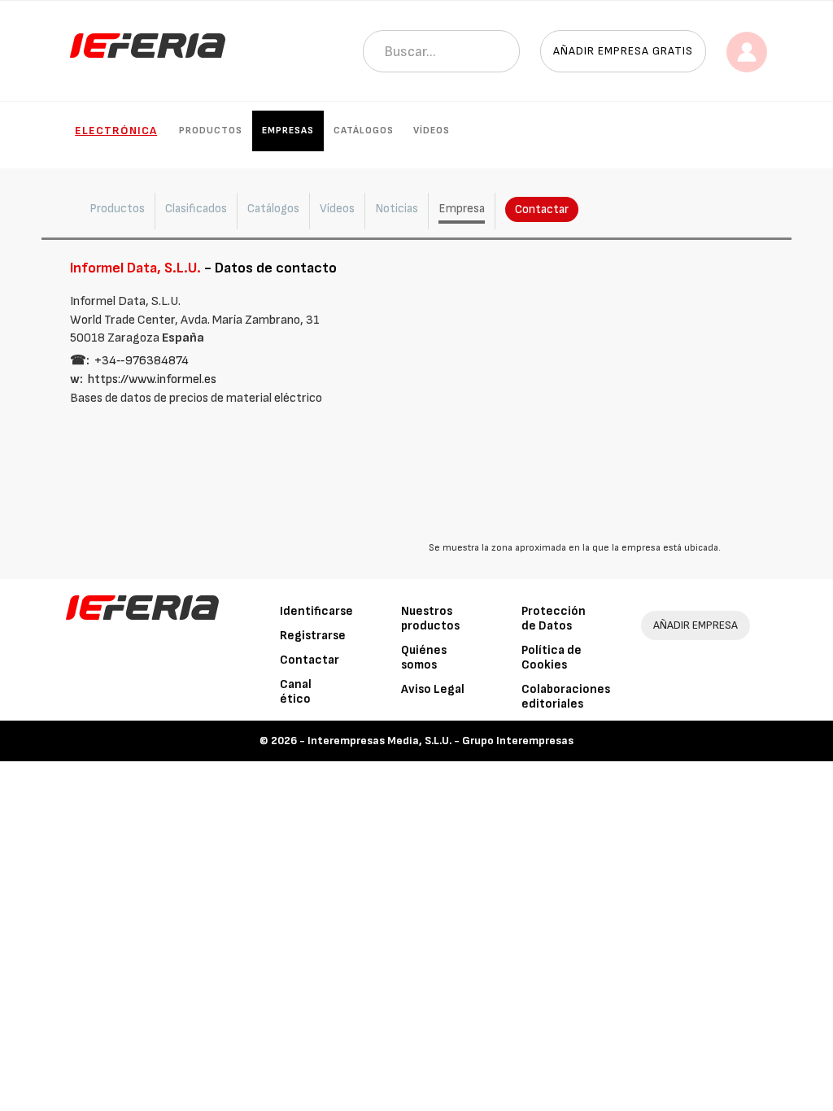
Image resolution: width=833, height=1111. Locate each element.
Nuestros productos (430, 618)
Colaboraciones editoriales (565, 697)
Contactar (542, 209)
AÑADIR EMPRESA (695, 625)
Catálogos (364, 130)
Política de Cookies (551, 658)
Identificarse (316, 611)
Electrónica (116, 130)
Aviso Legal (432, 689)
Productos (210, 130)
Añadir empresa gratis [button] (623, 51)
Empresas (288, 130)
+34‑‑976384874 (141, 360)
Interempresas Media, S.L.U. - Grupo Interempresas (440, 740)
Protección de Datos (553, 618)
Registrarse (313, 635)
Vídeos (431, 130)
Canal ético (296, 692)
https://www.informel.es (152, 379)
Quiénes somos (424, 658)
